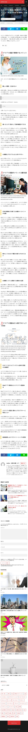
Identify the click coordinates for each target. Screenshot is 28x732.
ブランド (16, 703)
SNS (9, 693)
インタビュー (4, 697)
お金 (25, 693)
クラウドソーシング (13, 697)
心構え (10, 713)
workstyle (17, 5)
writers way (17, 729)
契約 (2, 713)
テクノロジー (15, 700)
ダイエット (4, 700)
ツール (9, 700)
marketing (23, 5)
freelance (11, 5)
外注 (24, 710)
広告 (6, 713)
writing (5, 5)
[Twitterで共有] (10, 28)
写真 (9, 710)
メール (3, 547)
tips (12, 693)
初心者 (13, 710)
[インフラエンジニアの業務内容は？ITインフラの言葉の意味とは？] (4, 498)
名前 (2, 541)
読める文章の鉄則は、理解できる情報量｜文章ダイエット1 (13, 675)
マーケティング (23, 703)
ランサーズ (11, 706)
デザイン (22, 700)
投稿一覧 (23, 463)
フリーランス (10, 703)
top (1, 5)
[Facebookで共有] (4, 28)
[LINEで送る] (24, 28)
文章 (14, 713)
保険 (20, 706)
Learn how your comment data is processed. (12, 565)
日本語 (18, 713)
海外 (8, 716)
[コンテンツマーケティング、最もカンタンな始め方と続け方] (4, 508)
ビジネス (3, 703)
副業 (17, 710)
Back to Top (14, 723)
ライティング (4, 706)
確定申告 (12, 716)
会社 (16, 706)
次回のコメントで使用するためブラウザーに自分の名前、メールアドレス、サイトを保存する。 (14, 560)
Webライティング (18, 693)
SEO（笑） (4, 693)
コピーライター (22, 697)
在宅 (21, 710)
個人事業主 (4, 710)
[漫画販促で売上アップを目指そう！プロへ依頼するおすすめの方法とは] (4, 488)
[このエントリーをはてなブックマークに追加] (17, 28)
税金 (17, 716)
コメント (2, 527)
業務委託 (3, 716)
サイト (2, 552)
